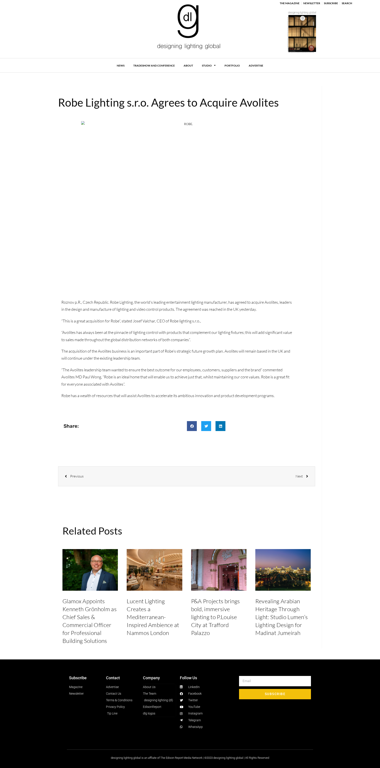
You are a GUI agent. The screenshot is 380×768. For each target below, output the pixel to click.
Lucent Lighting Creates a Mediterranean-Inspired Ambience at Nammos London (153, 617)
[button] (192, 426)
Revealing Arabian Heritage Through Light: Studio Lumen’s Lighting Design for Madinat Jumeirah (281, 617)
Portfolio (232, 65)
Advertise (256, 65)
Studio (207, 65)
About (188, 65)
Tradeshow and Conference (154, 65)
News (120, 65)
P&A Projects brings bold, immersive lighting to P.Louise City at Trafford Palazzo (215, 617)
